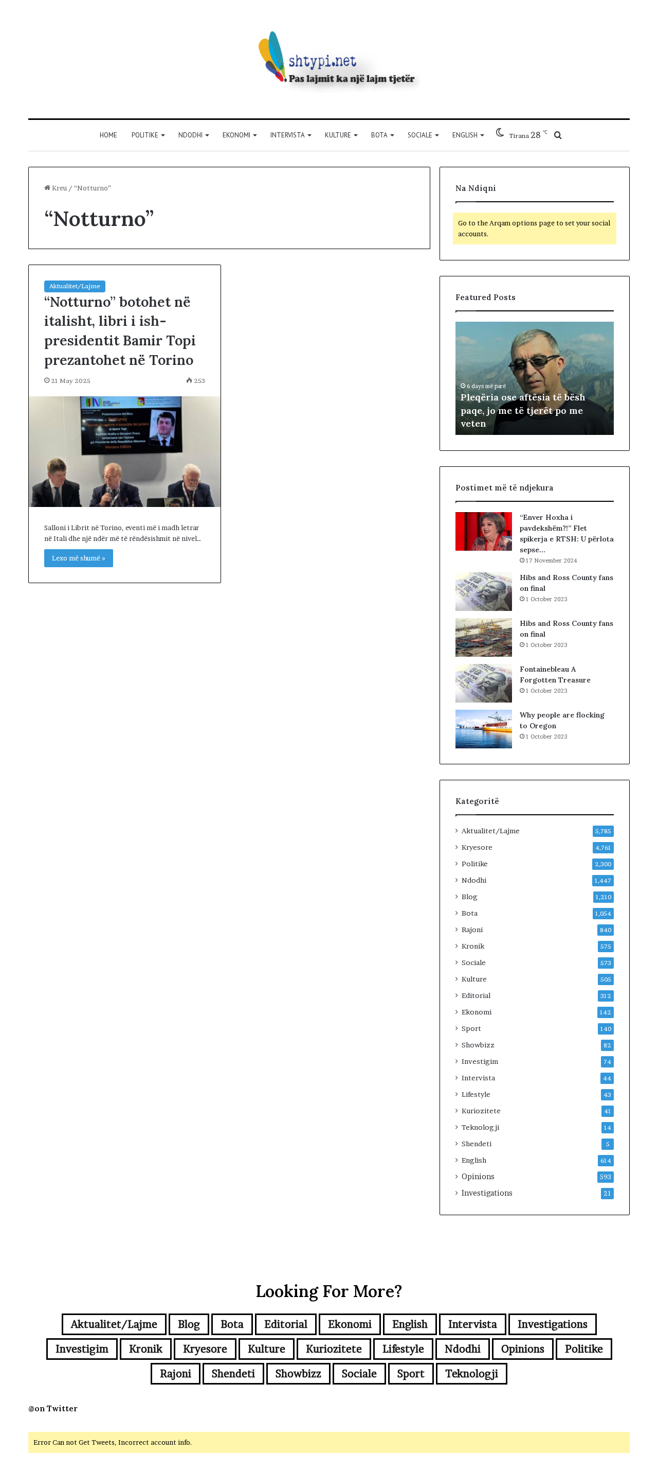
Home (108, 135)
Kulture (338, 135)
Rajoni (472, 929)
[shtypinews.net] (329, 59)
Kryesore (477, 847)
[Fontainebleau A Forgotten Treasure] (483, 683)
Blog (470, 896)
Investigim (480, 1061)
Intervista (287, 135)
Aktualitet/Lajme (74, 286)
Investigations (487, 1193)
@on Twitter (53, 1408)
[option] (534, 378)
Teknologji (480, 1127)
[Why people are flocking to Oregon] (483, 729)
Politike (145, 135)
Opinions (478, 1176)
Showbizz (478, 1045)
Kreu (58, 188)
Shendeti (476, 1144)
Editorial (476, 995)
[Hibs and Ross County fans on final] (483, 591)
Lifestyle (476, 1094)
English (465, 135)
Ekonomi (236, 135)
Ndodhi (190, 135)
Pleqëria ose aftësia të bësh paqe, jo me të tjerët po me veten (523, 410)
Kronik (473, 946)
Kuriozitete (481, 1111)
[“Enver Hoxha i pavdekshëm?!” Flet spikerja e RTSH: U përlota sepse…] (483, 531)
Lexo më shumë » (78, 558)
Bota (379, 135)
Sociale (420, 135)
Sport (471, 1028)
